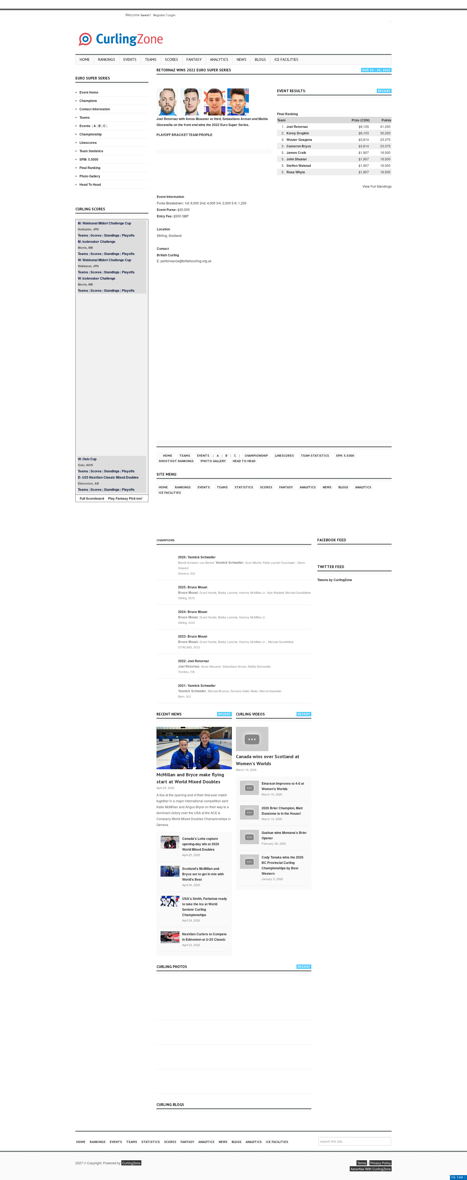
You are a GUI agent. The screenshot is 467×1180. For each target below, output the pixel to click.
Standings (111, 235)
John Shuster (296, 159)
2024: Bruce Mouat (192, 611)
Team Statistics (91, 150)
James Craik (296, 152)
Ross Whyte (295, 172)
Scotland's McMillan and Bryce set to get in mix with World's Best (203, 874)
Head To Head (90, 184)
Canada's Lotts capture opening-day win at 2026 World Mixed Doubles (200, 844)
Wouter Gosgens (299, 139)
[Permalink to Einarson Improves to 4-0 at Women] (249, 787)
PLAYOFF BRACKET (172, 134)
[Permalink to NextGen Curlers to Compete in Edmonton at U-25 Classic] (170, 937)
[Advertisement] (112, 375)
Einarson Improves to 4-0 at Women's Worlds (283, 786)
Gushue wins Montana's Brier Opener (284, 835)
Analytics (219, 59)
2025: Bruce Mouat (192, 587)
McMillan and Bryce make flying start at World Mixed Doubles (190, 778)
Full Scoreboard (92, 498)
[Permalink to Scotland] (170, 871)
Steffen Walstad (298, 165)
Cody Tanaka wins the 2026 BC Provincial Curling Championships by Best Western (282, 865)
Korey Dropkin (297, 133)
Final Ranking (89, 167)
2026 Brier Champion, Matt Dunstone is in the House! (282, 811)
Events (130, 59)
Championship (90, 134)
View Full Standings (377, 186)
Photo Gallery (89, 176)
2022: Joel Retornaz (193, 660)
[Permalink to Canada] (170, 842)
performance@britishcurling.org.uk (186, 260)
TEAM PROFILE (200, 134)
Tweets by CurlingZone (334, 579)
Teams (150, 59)
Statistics (244, 487)
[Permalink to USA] (170, 901)
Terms (361, 1163)
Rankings (106, 59)
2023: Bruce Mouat (192, 636)
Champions (88, 100)
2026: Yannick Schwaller (197, 557)
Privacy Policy (380, 1163)
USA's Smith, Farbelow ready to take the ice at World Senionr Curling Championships (204, 906)
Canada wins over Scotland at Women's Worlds (267, 760)
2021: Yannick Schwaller (197, 685)
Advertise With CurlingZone (371, 1168)
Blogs (260, 59)
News (241, 59)
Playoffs (128, 235)
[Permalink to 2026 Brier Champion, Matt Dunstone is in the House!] (249, 812)
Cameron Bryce (298, 146)
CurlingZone (131, 1163)
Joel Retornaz (297, 126)
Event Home (88, 92)
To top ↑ (458, 1177)
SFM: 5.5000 (88, 159)
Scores (171, 59)
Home (85, 59)
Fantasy (194, 59)
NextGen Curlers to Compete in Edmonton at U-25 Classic (204, 937)
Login (171, 15)
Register (159, 15)
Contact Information (94, 109)
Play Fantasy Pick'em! (125, 498)
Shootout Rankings (176, 461)
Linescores (88, 142)
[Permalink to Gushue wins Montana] (249, 837)
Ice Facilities (286, 59)
